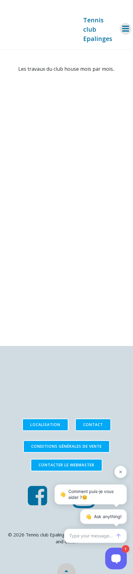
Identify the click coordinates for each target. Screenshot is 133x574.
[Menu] (125, 29)
